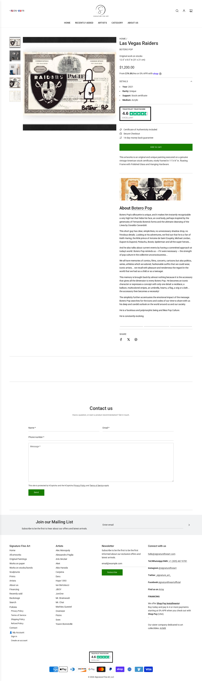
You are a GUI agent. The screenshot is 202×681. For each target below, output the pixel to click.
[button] (27, 83)
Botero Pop (126, 49)
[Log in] (184, 10)
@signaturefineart (168, 568)
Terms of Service (97, 485)
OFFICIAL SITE (156, 324)
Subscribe (112, 572)
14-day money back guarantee (138, 137)
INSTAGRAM (131, 324)
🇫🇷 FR (21, 10)
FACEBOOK (181, 324)
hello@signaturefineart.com (161, 554)
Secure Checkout (132, 133)
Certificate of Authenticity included (140, 129)
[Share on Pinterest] (135, 340)
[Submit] (189, 524)
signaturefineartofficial (169, 582)
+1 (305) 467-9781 (177, 561)
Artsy (161, 589)
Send (36, 492)
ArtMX (163, 628)
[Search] (177, 10)
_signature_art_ (163, 575)
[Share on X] (128, 340)
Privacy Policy (80, 485)
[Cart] (190, 10)
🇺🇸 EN (14, 10)
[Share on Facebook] (121, 340)
